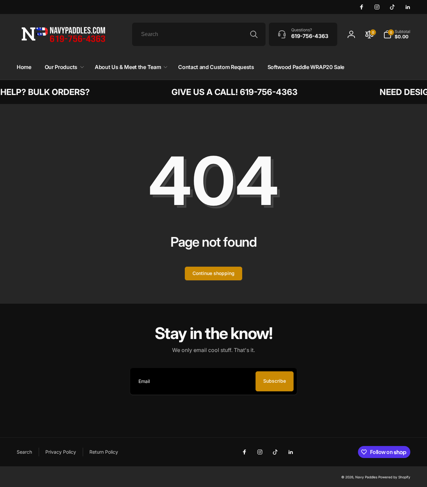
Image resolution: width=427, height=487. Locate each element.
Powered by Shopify (394, 477)
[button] (63, 67)
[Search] (254, 34)
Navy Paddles (366, 477)
